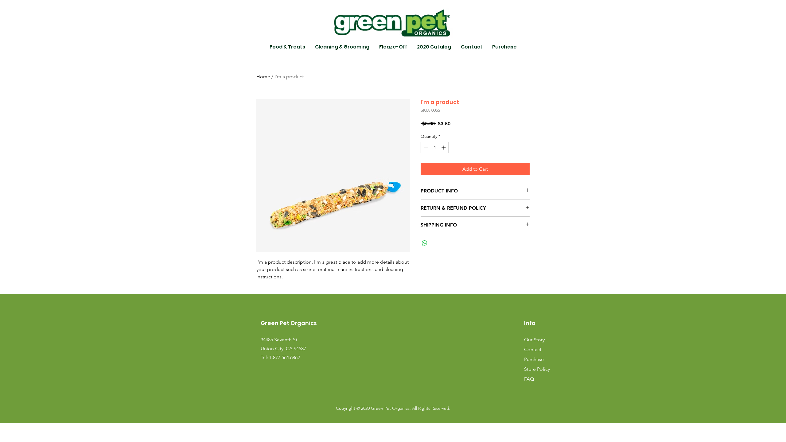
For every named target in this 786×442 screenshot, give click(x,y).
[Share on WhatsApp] (424, 243)
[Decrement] (425, 147)
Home (263, 76)
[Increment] (444, 147)
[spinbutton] (434, 147)
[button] (287, 47)
